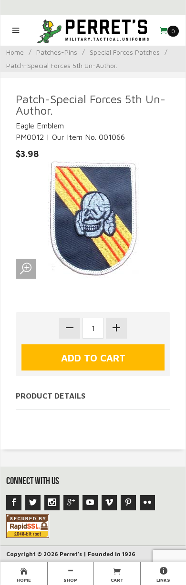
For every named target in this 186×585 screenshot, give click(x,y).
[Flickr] (147, 502)
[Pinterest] (128, 502)
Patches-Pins (56, 52)
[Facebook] (13, 502)
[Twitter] (33, 502)
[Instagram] (52, 502)
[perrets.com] (93, 30)
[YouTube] (90, 502)
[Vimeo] (109, 502)
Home (15, 52)
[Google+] (71, 502)
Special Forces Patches (125, 52)
